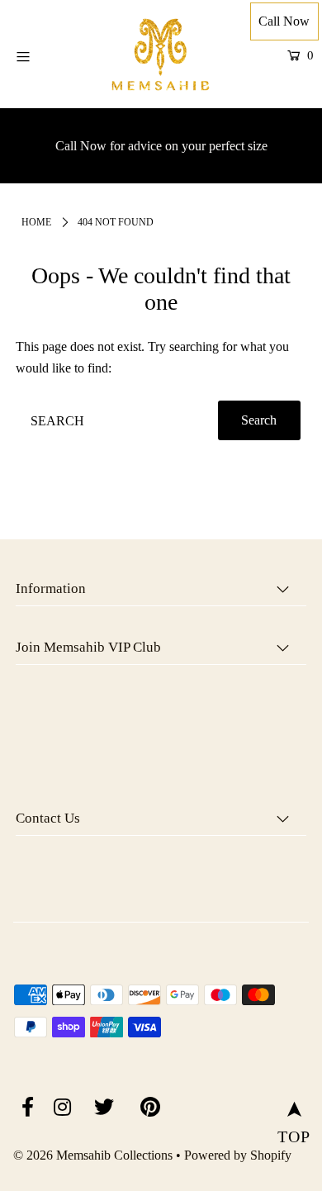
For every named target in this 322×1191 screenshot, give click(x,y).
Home (36, 222)
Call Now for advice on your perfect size (161, 146)
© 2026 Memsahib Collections (93, 1155)
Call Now (284, 21)
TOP (293, 1112)
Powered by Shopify (237, 1155)
